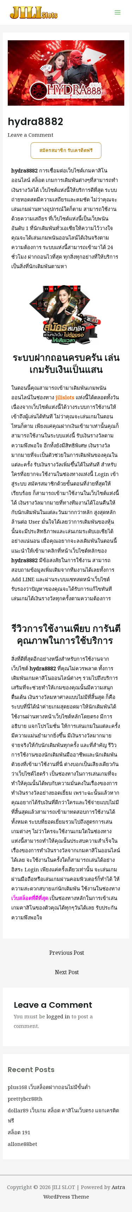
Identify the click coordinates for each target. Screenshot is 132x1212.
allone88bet (22, 1143)
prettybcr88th (25, 1098)
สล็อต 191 (19, 1132)
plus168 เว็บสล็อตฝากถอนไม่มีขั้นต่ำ (49, 1086)
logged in (58, 1016)
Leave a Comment (31, 134)
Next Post (67, 972)
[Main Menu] (117, 12)
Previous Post (66, 953)
